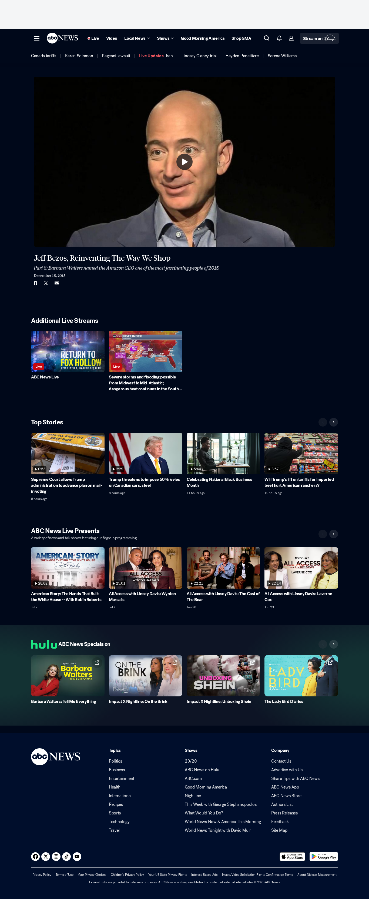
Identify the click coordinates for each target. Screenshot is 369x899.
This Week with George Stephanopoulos (220, 804)
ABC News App (285, 787)
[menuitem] (43, 56)
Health (114, 787)
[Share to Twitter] (46, 283)
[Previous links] (322, 644)
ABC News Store (286, 796)
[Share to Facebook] (35, 283)
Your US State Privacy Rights (167, 874)
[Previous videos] (322, 422)
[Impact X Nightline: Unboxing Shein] (223, 675)
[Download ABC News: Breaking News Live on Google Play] (324, 856)
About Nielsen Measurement (317, 874)
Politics (115, 761)
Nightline (193, 796)
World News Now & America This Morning (223, 822)
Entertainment (121, 778)
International (120, 796)
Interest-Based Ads (204, 874)
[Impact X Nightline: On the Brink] (145, 675)
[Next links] (333, 644)
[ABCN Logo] (62, 38)
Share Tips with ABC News (295, 778)
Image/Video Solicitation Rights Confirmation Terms (257, 874)
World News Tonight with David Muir (218, 830)
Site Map (279, 830)
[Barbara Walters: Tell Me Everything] (68, 675)
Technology (119, 822)
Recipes (116, 804)
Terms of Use (64, 874)
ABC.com (193, 778)
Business (117, 770)
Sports (115, 813)
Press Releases (284, 813)
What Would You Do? (204, 813)
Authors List (282, 804)
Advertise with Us (287, 770)
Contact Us (281, 761)
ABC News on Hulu (202, 770)
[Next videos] (333, 422)
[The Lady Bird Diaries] (301, 675)
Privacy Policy (41, 874)
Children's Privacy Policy (127, 874)
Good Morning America (206, 787)
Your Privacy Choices (92, 874)
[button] (36, 38)
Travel (114, 830)
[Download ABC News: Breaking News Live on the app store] (293, 856)
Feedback (280, 822)
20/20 (191, 761)
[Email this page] (56, 283)
